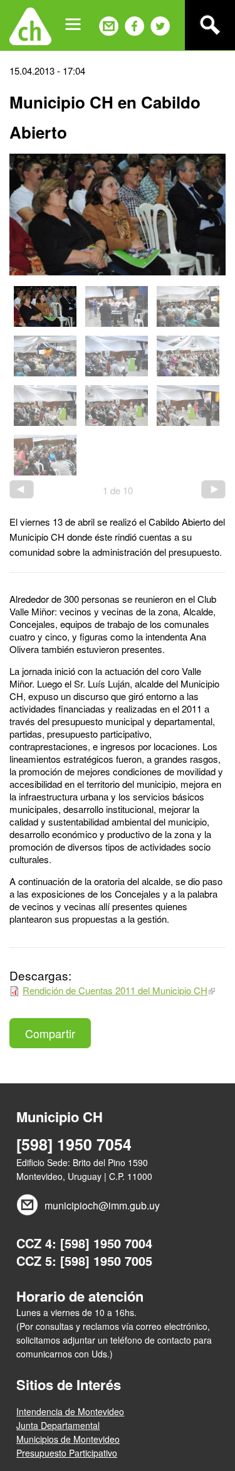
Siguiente (213, 489)
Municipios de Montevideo (68, 1439)
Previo (21, 489)
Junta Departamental (58, 1425)
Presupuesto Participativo (66, 1453)
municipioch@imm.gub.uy (102, 1205)
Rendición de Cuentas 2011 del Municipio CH (115, 990)
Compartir (50, 1033)
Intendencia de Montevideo (70, 1411)
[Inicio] (30, 25)
